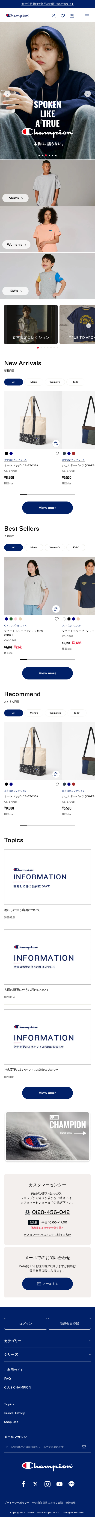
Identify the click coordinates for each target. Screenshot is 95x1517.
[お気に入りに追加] (56, 453)
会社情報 (70, 1502)
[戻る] (7, 94)
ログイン (25, 1324)
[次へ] (87, 94)
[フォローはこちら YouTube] (59, 1484)
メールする (50, 1283)
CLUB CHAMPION (17, 1387)
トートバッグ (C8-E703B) (21, 465)
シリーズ (11, 1354)
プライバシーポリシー (17, 1502)
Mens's (34, 712)
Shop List (11, 1422)
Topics (9, 1404)
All (13, 381)
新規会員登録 (69, 1324)
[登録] (84, 1447)
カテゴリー (12, 1341)
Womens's (55, 712)
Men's (33, 381)
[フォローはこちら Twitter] (36, 1484)
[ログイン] (54, 16)
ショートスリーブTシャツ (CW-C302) (24, 633)
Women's (55, 381)
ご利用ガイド (14, 1370)
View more (47, 508)
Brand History (14, 1413)
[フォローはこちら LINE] (71, 1484)
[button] (38, 348)
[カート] (72, 16)
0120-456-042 (51, 1212)
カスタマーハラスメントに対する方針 (47, 1234)
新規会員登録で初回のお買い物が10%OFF (47, 4)
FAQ (7, 1379)
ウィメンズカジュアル (15, 625)
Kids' (76, 381)
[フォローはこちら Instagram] (47, 1484)
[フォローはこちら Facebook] (24, 1484)
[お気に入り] (63, 16)
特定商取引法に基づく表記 (47, 1502)
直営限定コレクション (15, 460)
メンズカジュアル (71, 625)
